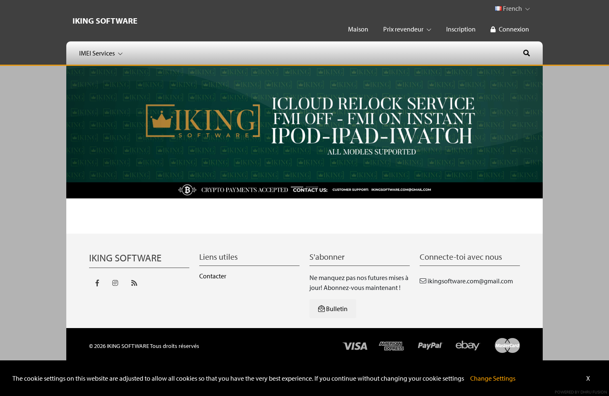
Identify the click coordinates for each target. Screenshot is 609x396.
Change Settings (492, 378)
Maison (358, 29)
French (512, 8)
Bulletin (336, 308)
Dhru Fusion (593, 392)
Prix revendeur (404, 29)
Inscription (461, 29)
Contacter (212, 276)
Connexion (514, 29)
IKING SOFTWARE (105, 20)
